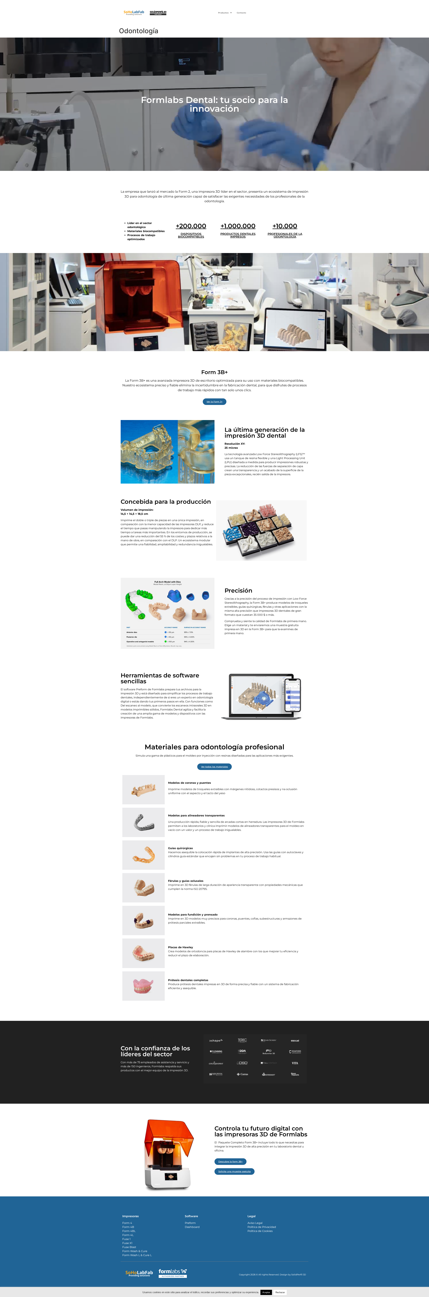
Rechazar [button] (280, 1292)
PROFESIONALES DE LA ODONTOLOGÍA (285, 235)
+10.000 (284, 226)
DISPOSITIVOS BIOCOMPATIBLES (191, 235)
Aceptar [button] (266, 1292)
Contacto (241, 13)
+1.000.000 (238, 226)
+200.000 (191, 226)
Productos (223, 13)
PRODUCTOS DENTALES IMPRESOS (238, 235)
